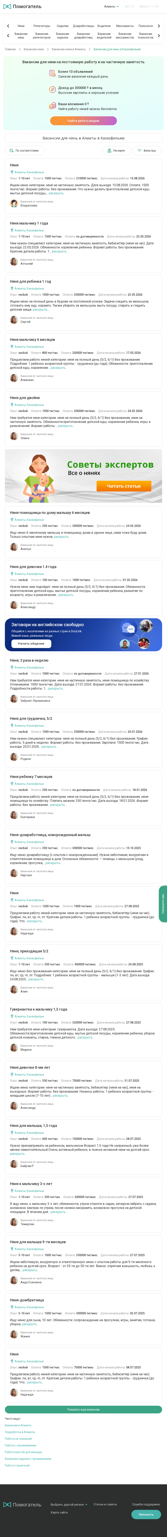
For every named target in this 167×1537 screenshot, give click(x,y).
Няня (14, 165)
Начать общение (31, 643)
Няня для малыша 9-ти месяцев (38, 1242)
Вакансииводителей (104, 35)
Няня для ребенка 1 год (30, 281)
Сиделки (62, 26)
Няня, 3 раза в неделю (29, 660)
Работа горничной (17, 1465)
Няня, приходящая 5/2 (29, 951)
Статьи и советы (105, 1504)
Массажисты (125, 26)
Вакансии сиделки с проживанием (28, 1458)
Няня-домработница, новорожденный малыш (50, 835)
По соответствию (27, 150)
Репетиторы (42, 26)
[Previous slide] (8, 26)
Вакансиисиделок (62, 35)
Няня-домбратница (27, 1300)
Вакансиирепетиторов (42, 35)
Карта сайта (59, 1512)
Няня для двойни (25, 398)
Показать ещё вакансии (83, 1409)
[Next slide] (159, 26)
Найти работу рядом (83, 121)
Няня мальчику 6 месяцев (32, 339)
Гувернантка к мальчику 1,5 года (38, 1009)
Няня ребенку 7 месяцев (31, 776)
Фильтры (150, 150)
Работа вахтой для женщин (23, 1452)
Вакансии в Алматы (18, 1425)
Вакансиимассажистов (125, 35)
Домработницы (83, 26)
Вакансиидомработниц (83, 35)
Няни (21, 26)
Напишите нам (163, 904)
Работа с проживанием (20, 1445)
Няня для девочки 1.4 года (33, 567)
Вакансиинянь (21, 35)
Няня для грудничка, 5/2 (31, 718)
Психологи (146, 26)
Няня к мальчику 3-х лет (31, 1184)
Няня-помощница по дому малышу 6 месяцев (50, 512)
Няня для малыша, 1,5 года (33, 1125)
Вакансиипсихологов (145, 35)
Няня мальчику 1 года (29, 223)
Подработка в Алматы (20, 1432)
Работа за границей (18, 1438)
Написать (146, 1514)
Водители (104, 26)
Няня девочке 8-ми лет (30, 1067)
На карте (119, 150)
